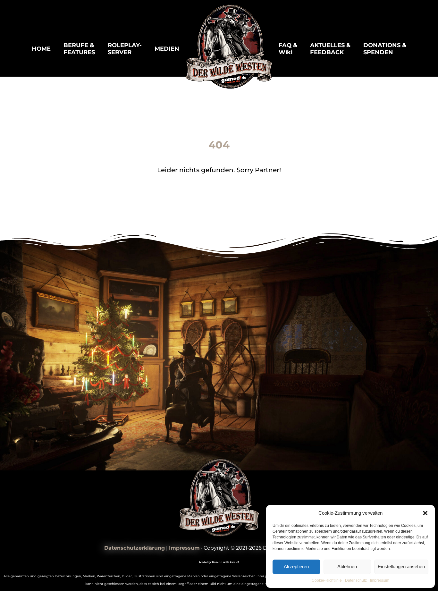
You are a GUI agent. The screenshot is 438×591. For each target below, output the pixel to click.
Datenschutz (356, 580)
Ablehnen (347, 566)
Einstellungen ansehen (401, 566)
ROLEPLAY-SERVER (125, 49)
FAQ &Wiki (288, 49)
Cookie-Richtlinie (327, 580)
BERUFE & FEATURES (79, 49)
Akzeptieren (296, 566)
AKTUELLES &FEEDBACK (330, 49)
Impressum (379, 580)
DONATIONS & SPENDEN (384, 49)
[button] (425, 513)
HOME (41, 48)
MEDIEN (167, 48)
